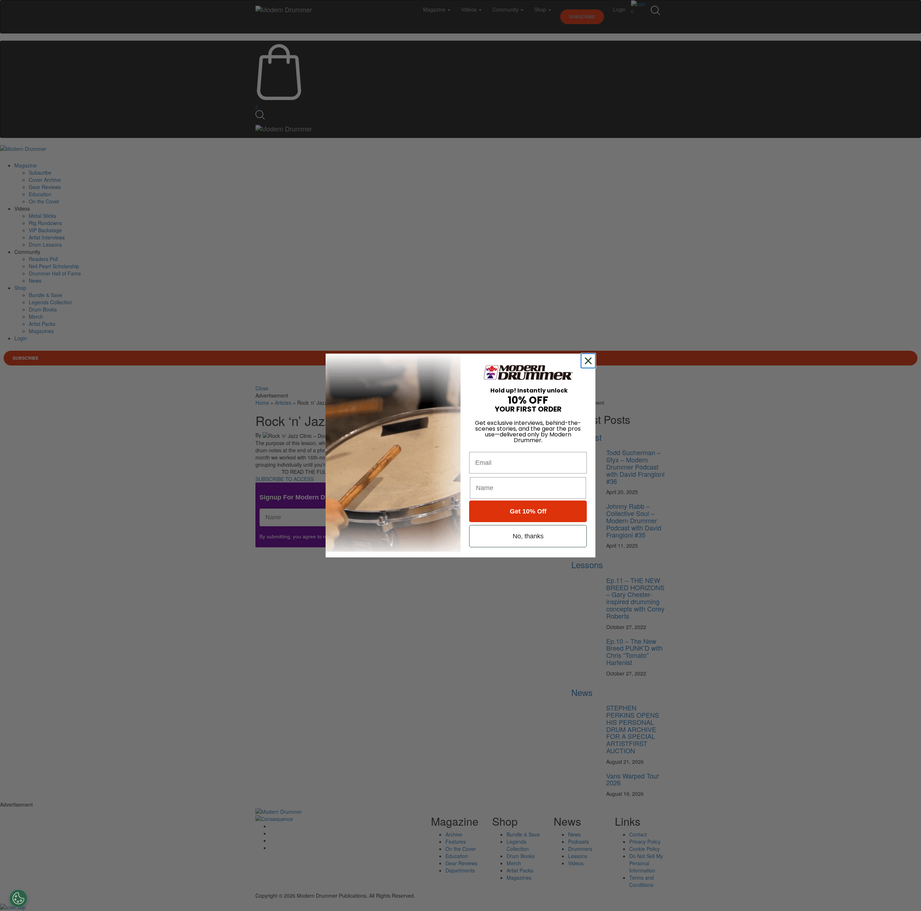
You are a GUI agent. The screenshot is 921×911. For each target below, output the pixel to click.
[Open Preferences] (18, 898)
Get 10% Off (528, 511)
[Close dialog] (589, 361)
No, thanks (528, 536)
